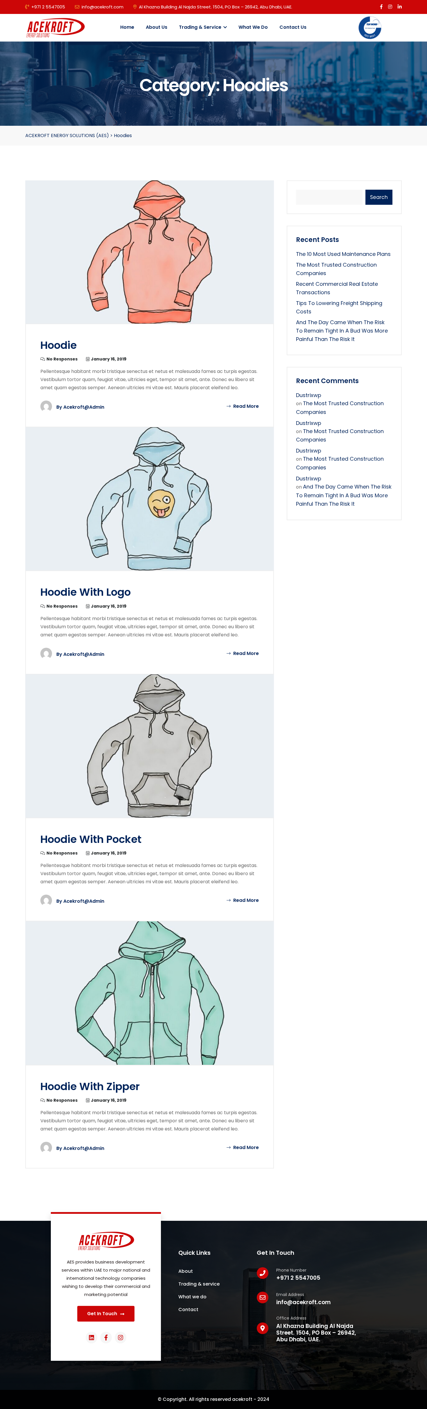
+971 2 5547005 (48, 7)
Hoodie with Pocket (90, 839)
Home (127, 27)
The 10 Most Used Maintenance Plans (343, 254)
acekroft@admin (83, 407)
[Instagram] (120, 1337)
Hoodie (58, 345)
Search (379, 197)
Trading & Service (201, 27)
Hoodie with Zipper (90, 1086)
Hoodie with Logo (85, 592)
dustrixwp (308, 395)
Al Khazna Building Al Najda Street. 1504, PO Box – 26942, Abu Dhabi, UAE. (215, 7)
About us (156, 27)
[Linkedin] (91, 1337)
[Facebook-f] (106, 1337)
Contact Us (292, 27)
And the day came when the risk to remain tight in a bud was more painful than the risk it (342, 331)
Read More (245, 406)
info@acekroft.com (102, 7)
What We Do (253, 27)
